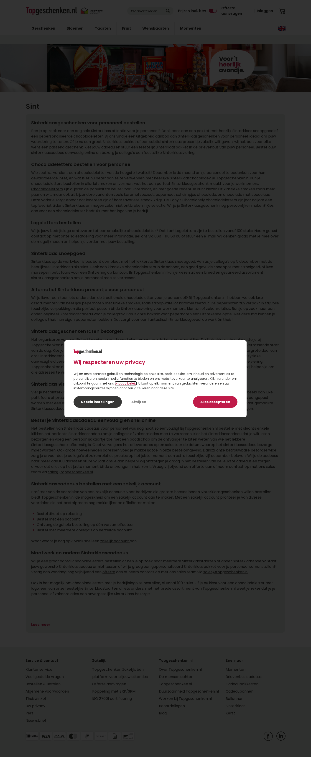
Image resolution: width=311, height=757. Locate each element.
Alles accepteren (215, 402)
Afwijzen (138, 402)
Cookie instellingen (98, 402)
